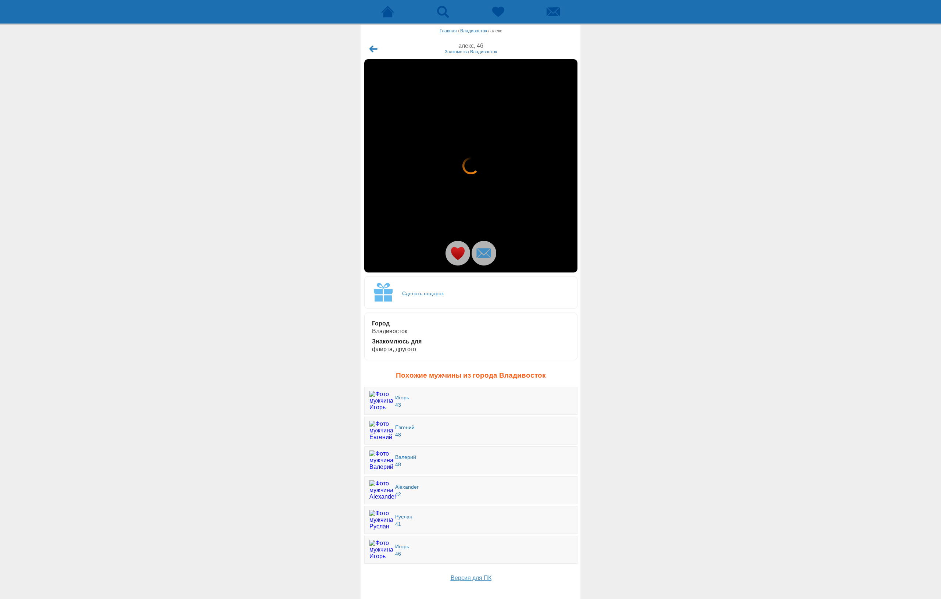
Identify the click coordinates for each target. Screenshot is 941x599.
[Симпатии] (498, 12)
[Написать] (484, 253)
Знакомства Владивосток (471, 51)
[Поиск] (442, 12)
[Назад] (373, 49)
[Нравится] (458, 253)
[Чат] (553, 12)
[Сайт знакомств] (387, 12)
